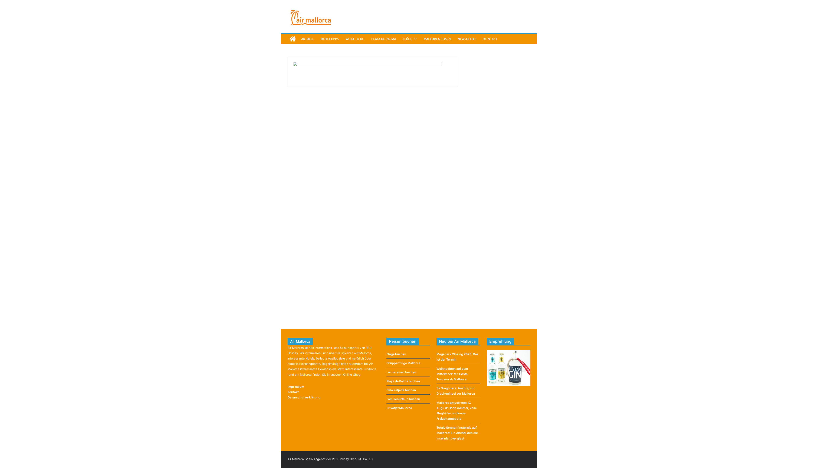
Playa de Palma (383, 39)
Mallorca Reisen (437, 39)
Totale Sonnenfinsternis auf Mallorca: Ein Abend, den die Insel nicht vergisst (457, 433)
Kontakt (490, 39)
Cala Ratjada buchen (401, 390)
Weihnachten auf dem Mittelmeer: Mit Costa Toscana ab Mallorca (452, 374)
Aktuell (307, 39)
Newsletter (467, 39)
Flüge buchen (396, 354)
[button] (414, 39)
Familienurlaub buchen (403, 399)
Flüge (407, 39)
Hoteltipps (330, 39)
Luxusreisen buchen (401, 372)
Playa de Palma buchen (403, 381)
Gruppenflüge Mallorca (403, 363)
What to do (355, 39)
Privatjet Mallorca (399, 408)
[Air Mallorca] (293, 39)
